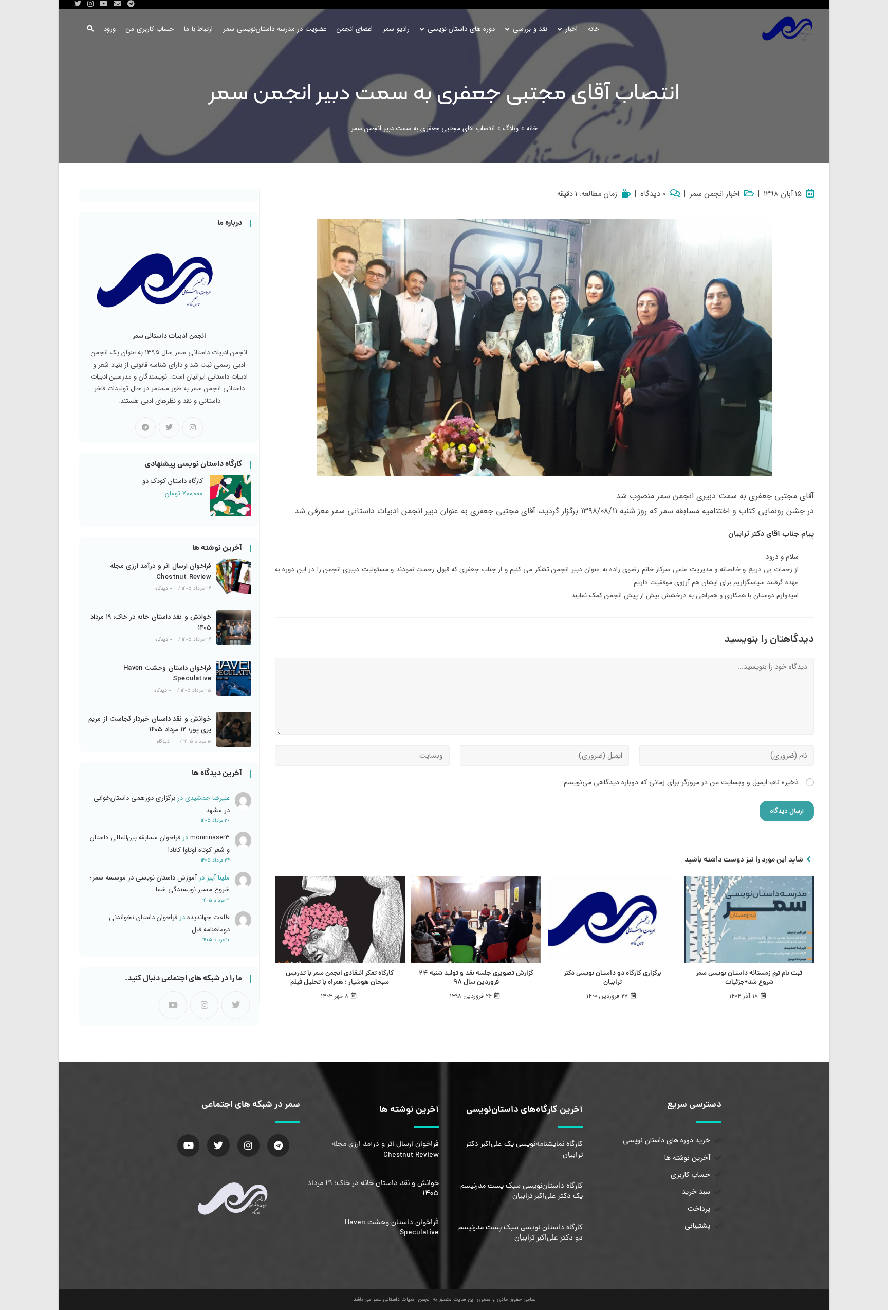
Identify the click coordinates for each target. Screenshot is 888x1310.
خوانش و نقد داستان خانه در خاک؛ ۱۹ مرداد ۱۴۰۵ (150, 622)
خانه (532, 128)
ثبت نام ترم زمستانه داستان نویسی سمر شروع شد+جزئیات (749, 978)
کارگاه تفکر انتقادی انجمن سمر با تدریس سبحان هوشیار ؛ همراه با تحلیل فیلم (340, 978)
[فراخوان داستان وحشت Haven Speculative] (233, 678)
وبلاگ (511, 128)
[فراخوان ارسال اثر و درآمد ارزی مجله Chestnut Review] (233, 576)
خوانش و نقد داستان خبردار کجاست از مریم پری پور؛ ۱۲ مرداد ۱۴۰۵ (149, 724)
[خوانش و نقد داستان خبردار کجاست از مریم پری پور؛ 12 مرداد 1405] (233, 729)
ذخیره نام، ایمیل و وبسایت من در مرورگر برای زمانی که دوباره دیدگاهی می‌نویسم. (680, 782)
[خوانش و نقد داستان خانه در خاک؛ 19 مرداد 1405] (233, 627)
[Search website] (90, 29)
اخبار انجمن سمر (714, 194)
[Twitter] (218, 1145)
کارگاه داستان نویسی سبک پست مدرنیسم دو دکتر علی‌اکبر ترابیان (520, 1233)
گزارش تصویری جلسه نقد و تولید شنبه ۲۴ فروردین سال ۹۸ (476, 978)
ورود (110, 29)
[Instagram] (192, 427)
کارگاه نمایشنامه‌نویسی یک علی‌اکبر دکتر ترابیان (524, 1149)
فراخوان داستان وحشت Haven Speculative (167, 673)
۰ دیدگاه (652, 194)
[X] (169, 427)
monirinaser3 (210, 837)
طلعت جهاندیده (208, 917)
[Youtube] (173, 1005)
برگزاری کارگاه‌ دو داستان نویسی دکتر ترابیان (612, 978)
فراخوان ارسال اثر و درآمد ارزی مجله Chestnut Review (160, 571)
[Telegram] (145, 427)
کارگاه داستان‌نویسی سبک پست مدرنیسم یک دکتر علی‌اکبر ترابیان (521, 1191)
